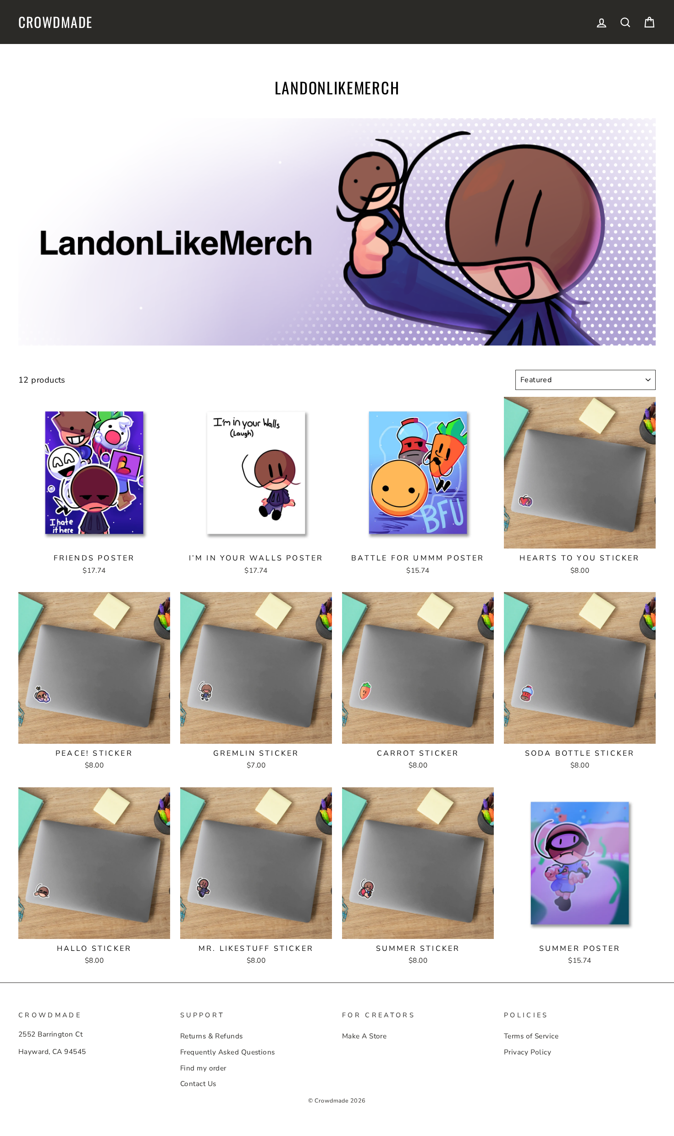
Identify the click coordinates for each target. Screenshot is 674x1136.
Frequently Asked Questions (227, 1052)
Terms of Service (531, 1036)
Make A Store (364, 1036)
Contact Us (198, 1083)
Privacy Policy (527, 1052)
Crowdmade (55, 22)
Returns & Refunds (211, 1036)
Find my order (203, 1068)
